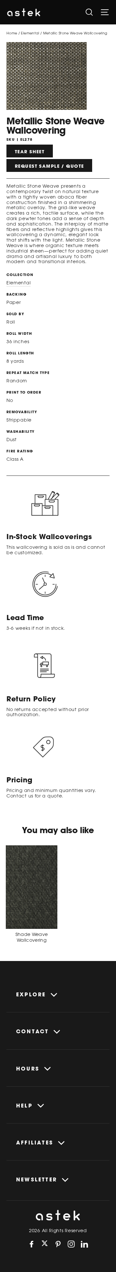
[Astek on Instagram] (71, 1244)
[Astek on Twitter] (44, 1244)
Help (24, 1105)
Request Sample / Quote (49, 166)
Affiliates (34, 1142)
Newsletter (36, 1179)
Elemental (30, 33)
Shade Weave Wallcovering (31, 937)
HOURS (27, 1068)
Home (11, 33)
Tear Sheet (29, 151)
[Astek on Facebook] (31, 1244)
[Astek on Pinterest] (58, 1244)
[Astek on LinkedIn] (84, 1244)
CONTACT (32, 1031)
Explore (31, 994)
